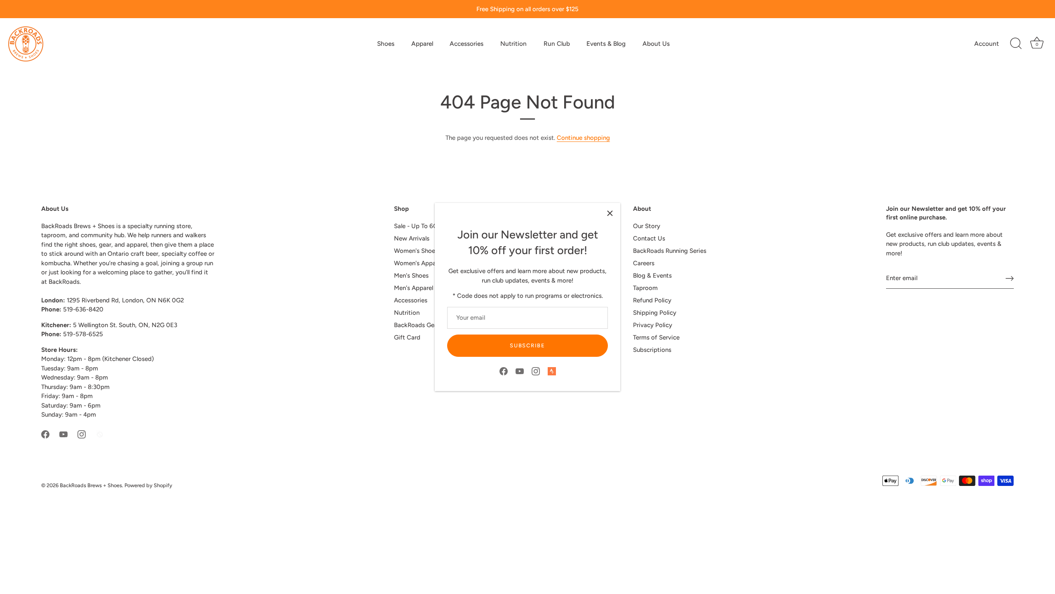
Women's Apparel (418, 263)
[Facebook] (503, 371)
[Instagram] (536, 371)
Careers (643, 263)
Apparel (422, 43)
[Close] (610, 213)
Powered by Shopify (148, 485)
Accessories (466, 43)
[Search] (1016, 44)
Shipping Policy (654, 312)
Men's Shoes (411, 275)
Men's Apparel (413, 288)
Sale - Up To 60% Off (424, 226)
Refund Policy (652, 300)
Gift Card (407, 337)
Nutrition (513, 43)
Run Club (557, 43)
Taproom (645, 288)
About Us (656, 43)
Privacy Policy (652, 325)
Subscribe (527, 345)
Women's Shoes (416, 251)
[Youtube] (520, 371)
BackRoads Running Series (669, 251)
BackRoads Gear (417, 325)
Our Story (646, 226)
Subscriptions (652, 350)
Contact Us (649, 238)
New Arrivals (411, 238)
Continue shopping (583, 137)
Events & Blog (606, 43)
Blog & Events (652, 275)
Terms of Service (656, 337)
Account (986, 43)
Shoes (385, 43)
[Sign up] (1010, 278)
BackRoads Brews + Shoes (91, 485)
